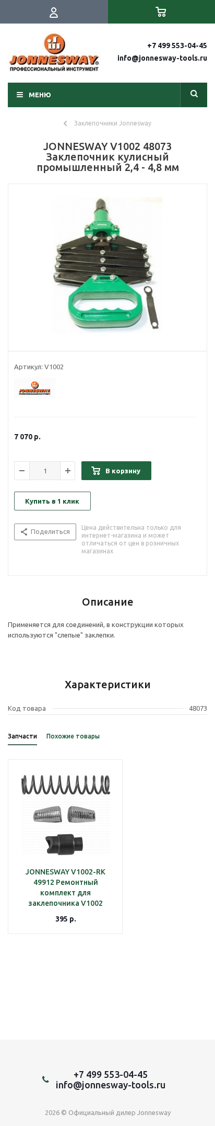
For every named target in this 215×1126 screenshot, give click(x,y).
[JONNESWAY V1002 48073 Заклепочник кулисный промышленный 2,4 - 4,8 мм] (107, 265)
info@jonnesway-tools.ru (162, 58)
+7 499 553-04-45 (177, 45)
